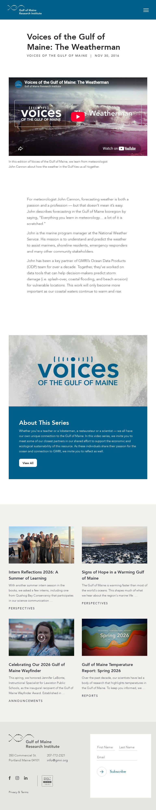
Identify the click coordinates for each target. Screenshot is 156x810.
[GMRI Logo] (19, 9)
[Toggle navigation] (146, 10)
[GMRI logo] (34, 741)
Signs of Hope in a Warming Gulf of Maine (113, 575)
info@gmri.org (57, 760)
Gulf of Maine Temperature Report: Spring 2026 (107, 667)
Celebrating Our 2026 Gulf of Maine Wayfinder (37, 667)
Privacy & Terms (18, 792)
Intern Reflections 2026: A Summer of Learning (33, 575)
